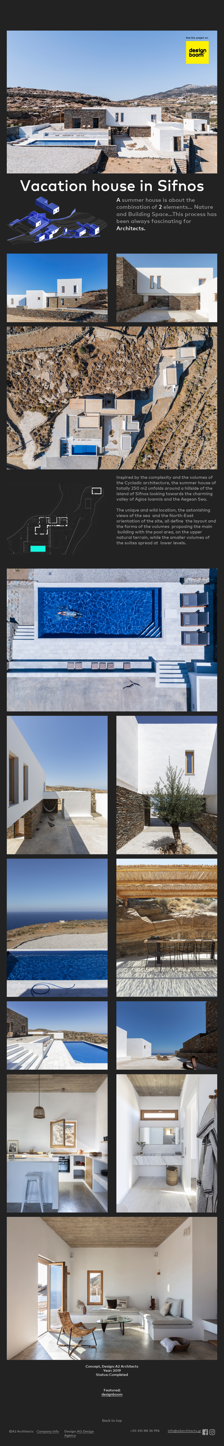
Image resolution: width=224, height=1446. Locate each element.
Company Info (48, 1431)
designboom (112, 1394)
